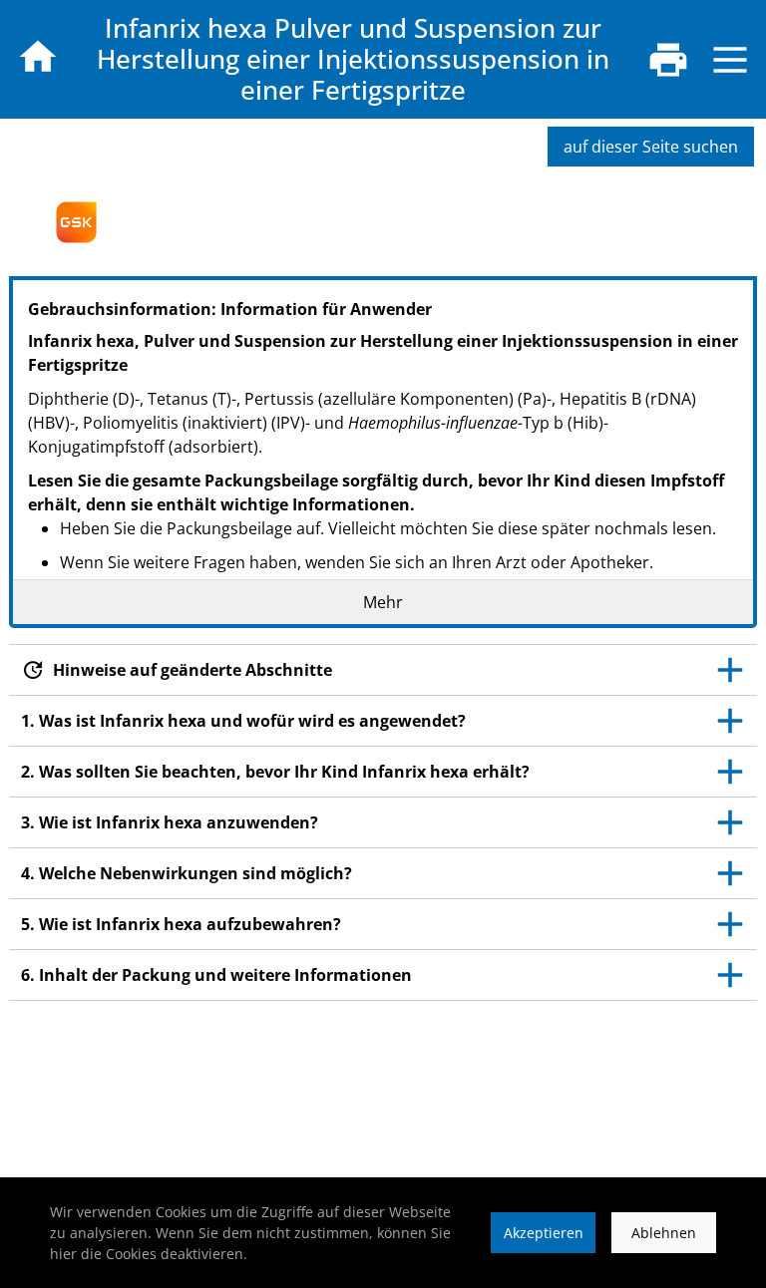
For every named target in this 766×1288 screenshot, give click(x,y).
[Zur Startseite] (38, 57)
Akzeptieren (543, 1232)
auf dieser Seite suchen (651, 147)
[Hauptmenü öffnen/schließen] (730, 60)
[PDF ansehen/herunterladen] (668, 60)
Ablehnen (663, 1232)
